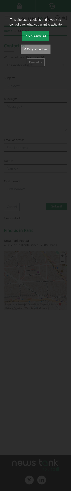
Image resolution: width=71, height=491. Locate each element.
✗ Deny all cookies (35, 49)
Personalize (35, 62)
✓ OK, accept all (35, 35)
